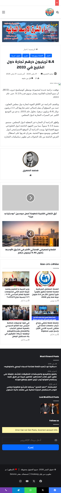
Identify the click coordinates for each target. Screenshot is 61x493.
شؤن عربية (15, 55)
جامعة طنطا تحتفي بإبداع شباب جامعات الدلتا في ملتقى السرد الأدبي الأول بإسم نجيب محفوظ (47, 327)
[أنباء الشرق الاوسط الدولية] (49, 12)
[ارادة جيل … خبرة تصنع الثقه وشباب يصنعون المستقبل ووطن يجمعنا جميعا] (50, 409)
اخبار (25, 49)
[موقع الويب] (30, 175)
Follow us (54, 421)
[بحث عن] (57, 13)
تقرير (26, 55)
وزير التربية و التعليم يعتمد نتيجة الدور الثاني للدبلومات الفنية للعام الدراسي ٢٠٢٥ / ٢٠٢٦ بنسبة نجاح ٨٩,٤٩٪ (17, 293)
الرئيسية (32, 49)
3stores (13, 474)
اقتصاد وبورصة (37, 55)
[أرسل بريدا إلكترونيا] (42, 74)
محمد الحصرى (48, 74)
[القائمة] (3, 13)
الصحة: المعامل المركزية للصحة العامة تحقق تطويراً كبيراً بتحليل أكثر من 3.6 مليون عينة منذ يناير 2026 (45, 293)
